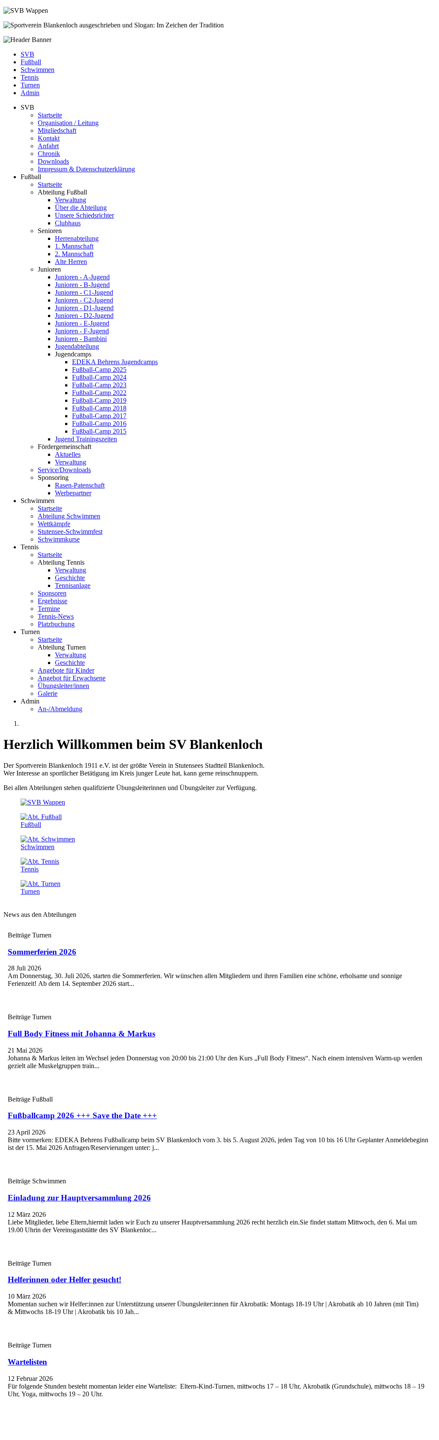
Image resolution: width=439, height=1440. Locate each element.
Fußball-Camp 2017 (99, 415)
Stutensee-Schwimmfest (70, 531)
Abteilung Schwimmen (69, 516)
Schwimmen (37, 69)
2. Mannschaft (74, 253)
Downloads (53, 161)
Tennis (30, 77)
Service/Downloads (64, 469)
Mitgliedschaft (57, 130)
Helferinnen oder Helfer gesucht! (64, 1279)
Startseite (50, 115)
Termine (49, 608)
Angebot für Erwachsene (71, 678)
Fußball (31, 62)
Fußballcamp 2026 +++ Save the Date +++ (82, 1115)
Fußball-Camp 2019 (99, 400)
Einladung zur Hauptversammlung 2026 (79, 1197)
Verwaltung (70, 200)
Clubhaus (68, 223)
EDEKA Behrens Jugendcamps (115, 361)
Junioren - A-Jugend (82, 277)
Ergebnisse (52, 601)
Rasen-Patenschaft (80, 485)
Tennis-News (56, 616)
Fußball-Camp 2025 (99, 369)
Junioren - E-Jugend (82, 323)
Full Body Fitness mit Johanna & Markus (81, 1033)
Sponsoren (52, 593)
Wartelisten (27, 1361)
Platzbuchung (56, 624)
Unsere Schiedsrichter (84, 215)
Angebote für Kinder (66, 670)
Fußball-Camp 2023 (99, 385)
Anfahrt (48, 146)
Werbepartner (73, 493)
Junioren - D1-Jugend (84, 307)
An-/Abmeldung (60, 709)
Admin (30, 92)
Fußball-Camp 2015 (99, 431)
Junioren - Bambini (81, 338)
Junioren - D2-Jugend (84, 315)
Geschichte (70, 577)
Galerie (47, 693)
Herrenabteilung (77, 238)
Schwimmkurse (59, 539)
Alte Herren (71, 261)
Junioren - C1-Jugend (84, 292)
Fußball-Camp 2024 (99, 377)
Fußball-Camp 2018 (99, 408)
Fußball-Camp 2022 (99, 392)
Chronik (49, 153)
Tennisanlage (72, 585)
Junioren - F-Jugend (82, 331)
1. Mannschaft (74, 246)
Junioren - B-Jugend (82, 284)
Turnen (30, 85)
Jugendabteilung (77, 346)
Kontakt (49, 138)
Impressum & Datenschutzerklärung (86, 169)
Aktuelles (68, 454)
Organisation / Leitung (68, 122)
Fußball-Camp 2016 (99, 423)
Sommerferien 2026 (42, 951)
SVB (27, 54)
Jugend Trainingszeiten (86, 439)
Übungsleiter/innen (63, 685)
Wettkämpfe (54, 523)
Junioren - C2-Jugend (84, 300)
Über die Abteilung (81, 207)
